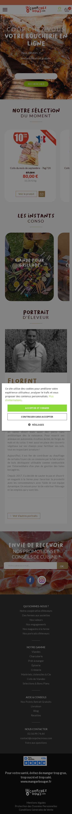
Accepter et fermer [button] (37, 408)
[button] (36, 424)
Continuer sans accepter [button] (37, 416)
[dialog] (36, 407)
